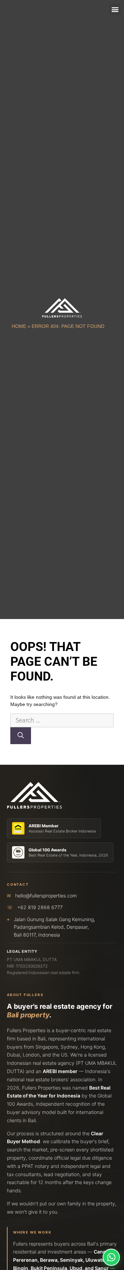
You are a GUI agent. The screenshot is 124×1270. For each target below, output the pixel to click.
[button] (115, 9)
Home (19, 326)
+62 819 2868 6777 (40, 907)
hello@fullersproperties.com (46, 895)
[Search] (20, 735)
